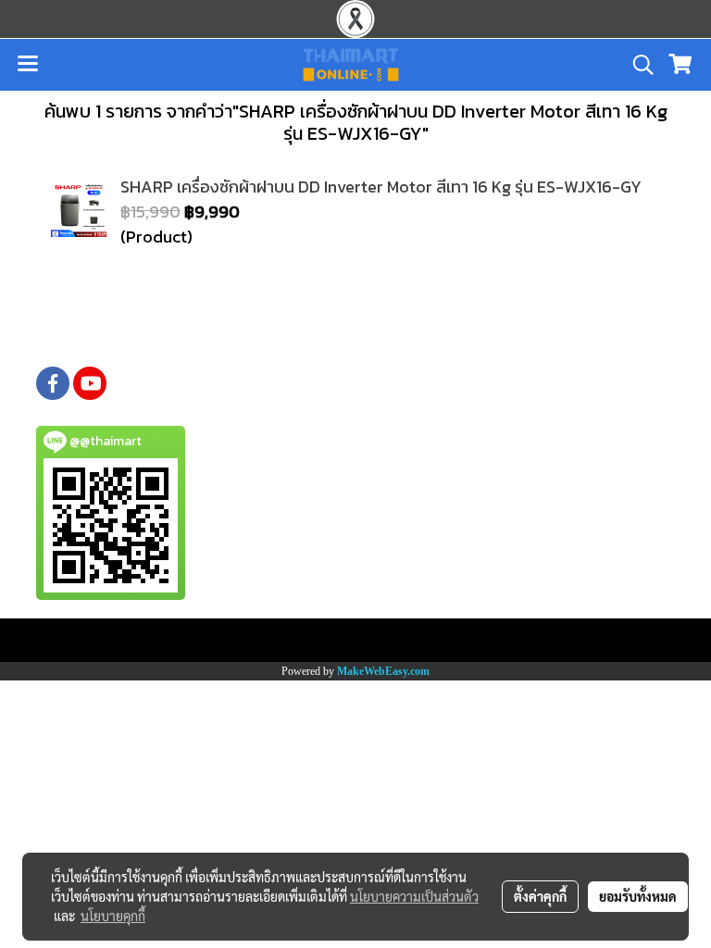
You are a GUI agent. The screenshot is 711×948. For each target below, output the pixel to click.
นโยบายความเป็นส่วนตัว (414, 896)
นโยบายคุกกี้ (113, 915)
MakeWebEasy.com (383, 671)
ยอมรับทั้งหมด (638, 896)
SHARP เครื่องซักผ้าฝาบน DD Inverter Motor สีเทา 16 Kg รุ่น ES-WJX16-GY (381, 186)
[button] (636, 65)
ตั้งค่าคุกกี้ (540, 896)
